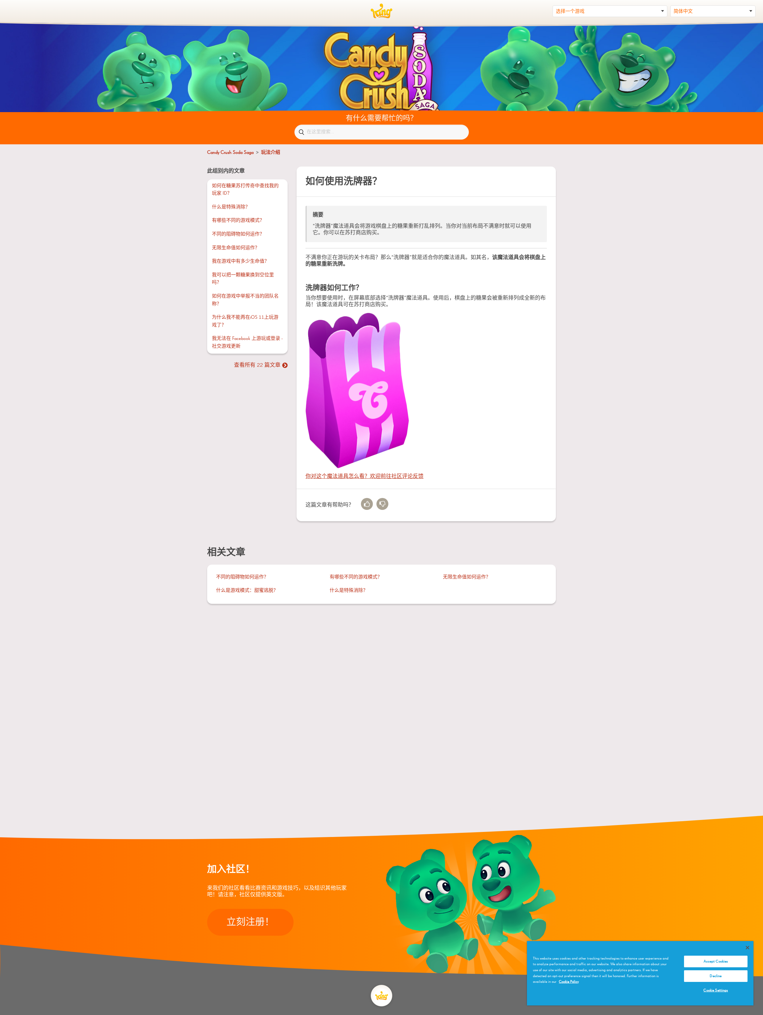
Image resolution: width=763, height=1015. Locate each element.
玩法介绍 (270, 152)
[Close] (747, 947)
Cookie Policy (569, 982)
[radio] (367, 504)
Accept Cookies (716, 961)
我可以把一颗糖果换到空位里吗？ (243, 279)
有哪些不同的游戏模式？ (238, 220)
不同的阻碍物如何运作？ (238, 234)
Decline (716, 976)
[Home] (381, 11)
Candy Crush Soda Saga (230, 152)
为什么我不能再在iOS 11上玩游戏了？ (245, 321)
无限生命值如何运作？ (236, 248)
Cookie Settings (715, 990)
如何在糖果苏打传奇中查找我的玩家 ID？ (245, 190)
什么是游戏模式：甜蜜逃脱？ (247, 590)
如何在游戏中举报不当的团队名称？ (245, 300)
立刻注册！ (250, 922)
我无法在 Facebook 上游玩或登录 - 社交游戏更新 (247, 342)
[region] (640, 973)
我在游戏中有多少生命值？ (240, 261)
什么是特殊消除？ (231, 207)
